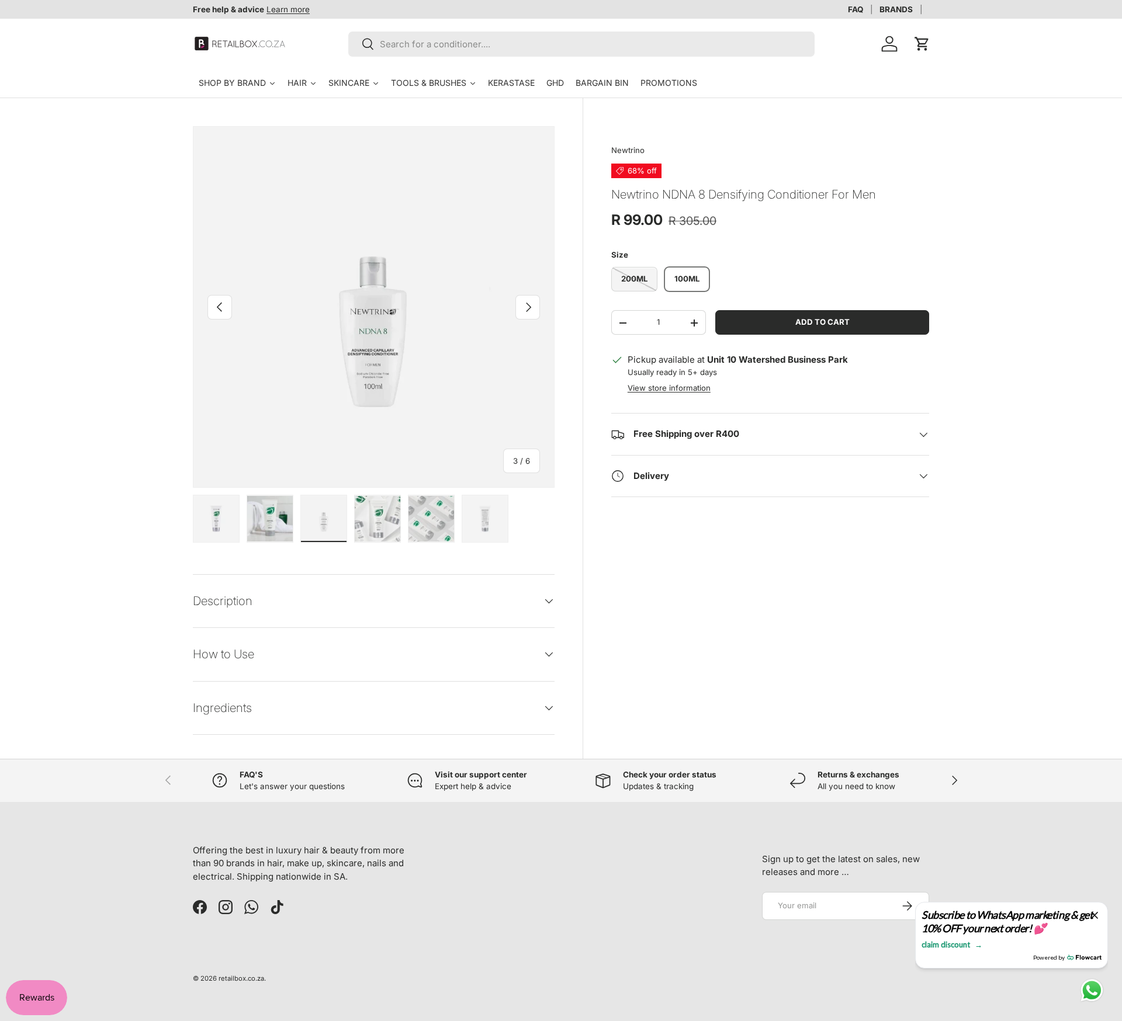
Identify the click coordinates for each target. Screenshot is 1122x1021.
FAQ (855, 9)
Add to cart (822, 322)
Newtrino (628, 150)
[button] (922, 44)
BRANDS (896, 9)
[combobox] (581, 44)
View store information (669, 388)
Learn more (288, 9)
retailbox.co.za (241, 978)
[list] (373, 307)
